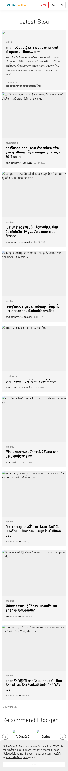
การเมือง (10, 222)
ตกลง (34, 764)
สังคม (9, 42)
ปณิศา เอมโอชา (12, 462)
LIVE (43, 5)
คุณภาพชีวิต (12, 143)
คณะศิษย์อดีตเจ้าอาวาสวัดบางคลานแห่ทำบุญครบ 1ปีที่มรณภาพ (32, 49)
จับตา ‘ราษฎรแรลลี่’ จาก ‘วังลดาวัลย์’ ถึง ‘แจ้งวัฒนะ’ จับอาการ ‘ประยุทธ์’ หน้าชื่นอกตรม (33, 531)
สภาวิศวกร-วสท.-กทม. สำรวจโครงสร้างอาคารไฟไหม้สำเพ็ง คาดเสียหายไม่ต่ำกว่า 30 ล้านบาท (33, 152)
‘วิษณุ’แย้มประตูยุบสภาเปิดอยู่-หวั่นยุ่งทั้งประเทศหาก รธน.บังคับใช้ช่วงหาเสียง (32, 308)
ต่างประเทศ (11, 376)
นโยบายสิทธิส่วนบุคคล (17, 757)
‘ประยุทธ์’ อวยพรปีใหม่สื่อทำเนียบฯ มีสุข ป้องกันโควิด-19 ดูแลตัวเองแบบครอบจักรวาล (32, 231)
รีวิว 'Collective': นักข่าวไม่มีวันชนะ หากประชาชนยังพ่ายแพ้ (32, 454)
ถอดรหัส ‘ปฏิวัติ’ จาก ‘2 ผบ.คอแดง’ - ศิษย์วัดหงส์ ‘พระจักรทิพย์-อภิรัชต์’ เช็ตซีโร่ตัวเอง (34, 685)
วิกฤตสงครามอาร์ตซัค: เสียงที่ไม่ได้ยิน (31, 381)
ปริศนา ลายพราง (13, 541)
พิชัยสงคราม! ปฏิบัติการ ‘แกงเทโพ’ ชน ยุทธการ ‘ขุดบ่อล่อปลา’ (31, 608)
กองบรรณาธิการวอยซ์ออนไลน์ (23, 86)
